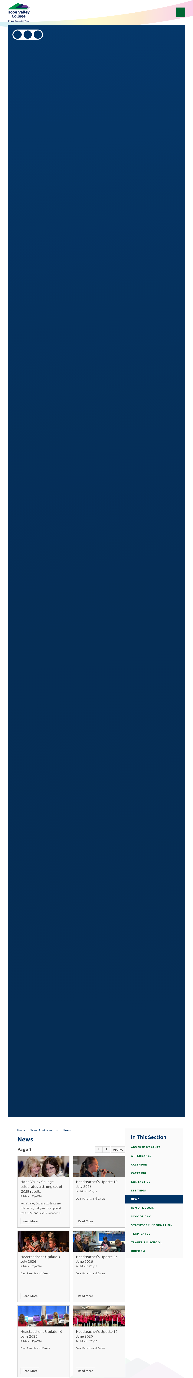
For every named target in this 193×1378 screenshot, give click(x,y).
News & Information (44, 1130)
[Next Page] (106, 1149)
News (67, 1130)
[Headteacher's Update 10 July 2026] (99, 1166)
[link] (99, 1149)
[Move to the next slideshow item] (28, 34)
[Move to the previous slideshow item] (17, 34)
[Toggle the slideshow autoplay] (38, 34)
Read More (30, 1221)
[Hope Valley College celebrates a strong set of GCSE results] (43, 1166)
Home (21, 1130)
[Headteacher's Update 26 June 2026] (99, 1241)
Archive (118, 1149)
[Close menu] (180, 12)
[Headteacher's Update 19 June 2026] (43, 1316)
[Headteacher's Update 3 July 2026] (43, 1241)
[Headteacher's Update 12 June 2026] (99, 1316)
